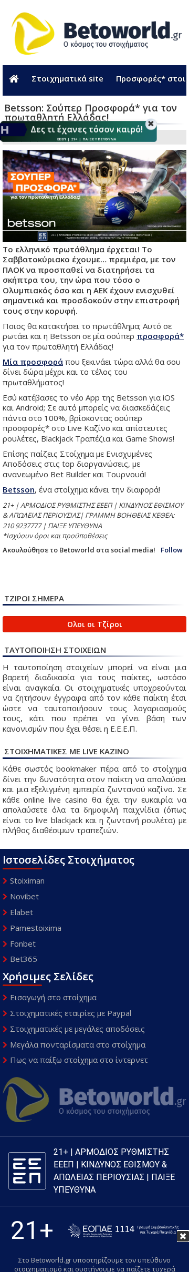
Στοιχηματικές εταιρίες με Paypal (70, 1013)
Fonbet (23, 943)
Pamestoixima (35, 927)
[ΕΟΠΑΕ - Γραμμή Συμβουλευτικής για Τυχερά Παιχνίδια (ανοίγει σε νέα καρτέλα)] (123, 1231)
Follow (172, 550)
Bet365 (23, 958)
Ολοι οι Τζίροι (94, 624)
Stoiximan (27, 880)
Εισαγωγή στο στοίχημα (53, 997)
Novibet (24, 896)
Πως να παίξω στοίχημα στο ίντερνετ (79, 1059)
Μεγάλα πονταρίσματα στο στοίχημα (77, 1044)
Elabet (21, 912)
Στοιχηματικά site (67, 78)
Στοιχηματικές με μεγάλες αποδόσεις (77, 1028)
